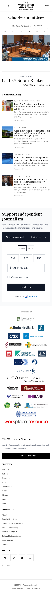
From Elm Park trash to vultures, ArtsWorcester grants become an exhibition (29, 106)
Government (19, 154)
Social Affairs (35, 101)
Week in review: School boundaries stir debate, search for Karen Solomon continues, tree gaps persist (32, 133)
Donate (47, 6)
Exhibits (25, 101)
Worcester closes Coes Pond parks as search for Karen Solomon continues (31, 158)
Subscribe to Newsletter (26, 455)
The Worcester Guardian (21, 26)
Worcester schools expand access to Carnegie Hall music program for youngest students (30, 181)
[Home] (25, 5)
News (24, 128)
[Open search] (8, 6)
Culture (17, 101)
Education (26, 176)
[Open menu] (3, 6)
